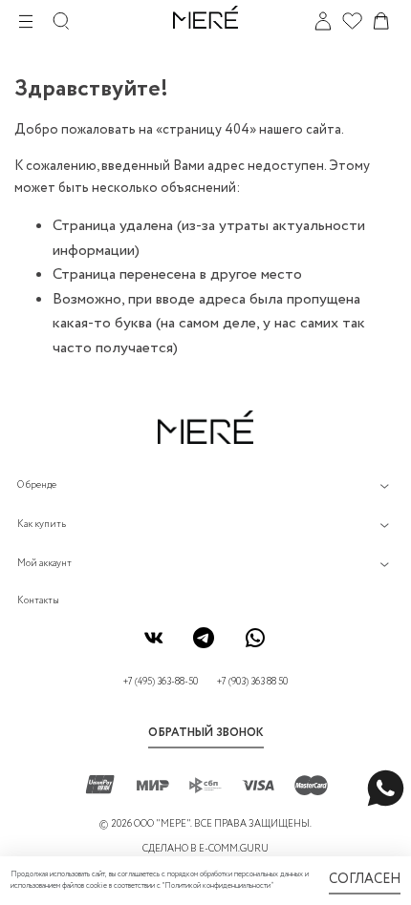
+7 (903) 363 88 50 (252, 682)
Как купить (41, 524)
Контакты (38, 601)
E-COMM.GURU (234, 849)
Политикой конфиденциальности (217, 886)
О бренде (36, 485)
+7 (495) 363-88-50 (160, 682)
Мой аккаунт (44, 564)
